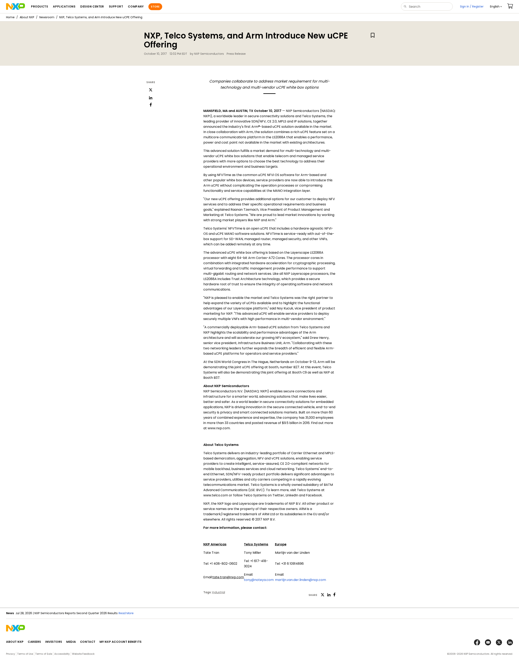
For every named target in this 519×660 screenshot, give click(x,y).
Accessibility (62, 654)
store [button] (155, 6)
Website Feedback (83, 654)
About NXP (27, 17)
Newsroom (46, 17)
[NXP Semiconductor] (15, 6)
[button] (496, 6)
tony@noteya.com (259, 579)
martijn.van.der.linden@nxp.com (300, 579)
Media (71, 642)
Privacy (10, 654)
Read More (126, 613)
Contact (87, 642)
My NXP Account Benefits (121, 642)
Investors (53, 642)
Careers (34, 642)
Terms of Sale (43, 654)
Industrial (218, 592)
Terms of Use (25, 654)
